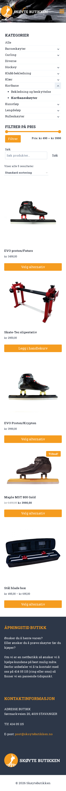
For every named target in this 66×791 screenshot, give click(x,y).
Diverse (10, 61)
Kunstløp (12, 104)
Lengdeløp (13, 110)
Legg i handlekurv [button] (33, 348)
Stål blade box (15, 588)
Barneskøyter (15, 49)
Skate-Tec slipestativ (20, 332)
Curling (10, 55)
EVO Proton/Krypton (20, 423)
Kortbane (12, 85)
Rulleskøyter (14, 116)
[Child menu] (58, 49)
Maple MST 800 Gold (20, 497)
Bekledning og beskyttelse (31, 92)
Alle (8, 42)
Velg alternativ (33, 267)
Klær (8, 79)
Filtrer (13, 139)
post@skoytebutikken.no (34, 734)
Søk (8, 149)
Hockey (11, 67)
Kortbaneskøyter (24, 98)
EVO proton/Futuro (18, 251)
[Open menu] (62, 11)
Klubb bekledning (18, 73)
